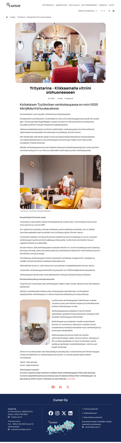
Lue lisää (71, 378)
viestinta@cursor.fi (92, 427)
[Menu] (113, 11)
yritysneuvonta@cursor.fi (21, 429)
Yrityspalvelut (48, 5)
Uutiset (12, 17)
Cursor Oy (103, 5)
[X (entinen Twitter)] (64, 413)
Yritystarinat (68, 98)
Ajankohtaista (61, 5)
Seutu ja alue (74, 5)
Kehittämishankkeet (89, 5)
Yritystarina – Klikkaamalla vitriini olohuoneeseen (34, 17)
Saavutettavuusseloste (93, 417)
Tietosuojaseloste (91, 409)
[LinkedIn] (70, 413)
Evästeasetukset (90, 413)
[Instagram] (57, 413)
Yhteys (111, 5)
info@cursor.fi (16, 417)
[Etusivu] (7, 17)
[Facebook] (51, 413)
